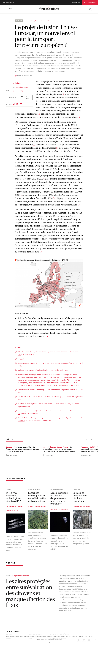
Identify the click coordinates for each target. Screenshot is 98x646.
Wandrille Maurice (21, 87)
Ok (49, 642)
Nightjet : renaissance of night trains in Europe (35, 370)
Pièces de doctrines (34, 489)
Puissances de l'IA (12, 510)
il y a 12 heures (86, 455)
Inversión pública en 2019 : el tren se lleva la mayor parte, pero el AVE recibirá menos (50, 412)
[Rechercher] (90, 8)
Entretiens (76, 489)
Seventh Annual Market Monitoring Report (34, 363)
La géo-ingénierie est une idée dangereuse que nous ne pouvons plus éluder (59, 498)
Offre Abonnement (89, 2)
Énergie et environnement (40, 20)
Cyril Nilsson (17, 83)
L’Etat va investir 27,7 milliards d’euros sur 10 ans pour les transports (44, 403)
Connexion (76, 2)
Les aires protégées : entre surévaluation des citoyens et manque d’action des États (30, 593)
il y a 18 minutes (11, 455)
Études (8, 489)
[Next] (91, 439)
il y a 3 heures (48, 455)
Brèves (28, 20)
